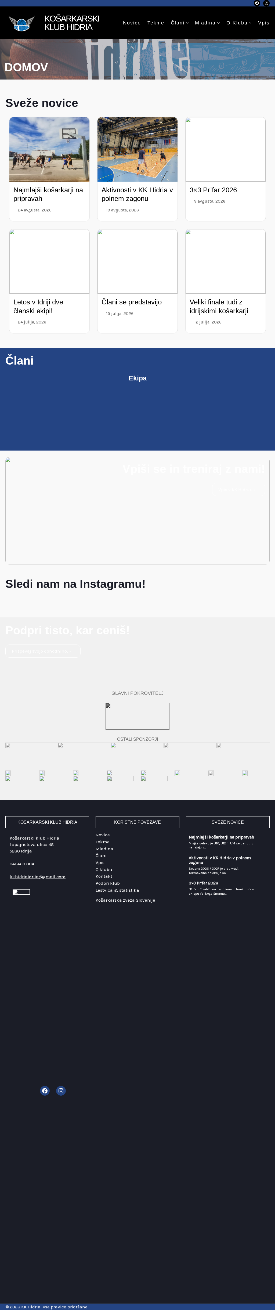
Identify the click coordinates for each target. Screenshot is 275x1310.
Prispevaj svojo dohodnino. (40, 651)
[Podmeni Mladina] (218, 22)
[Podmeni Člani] (187, 22)
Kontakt (104, 876)
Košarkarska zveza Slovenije (125, 900)
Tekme (103, 841)
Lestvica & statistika (117, 890)
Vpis (100, 862)
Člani (177, 23)
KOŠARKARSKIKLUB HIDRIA (71, 23)
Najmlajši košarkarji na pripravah (221, 837)
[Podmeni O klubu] (250, 22)
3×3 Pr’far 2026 (213, 190)
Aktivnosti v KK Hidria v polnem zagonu (220, 860)
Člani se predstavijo (132, 302)
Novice (103, 834)
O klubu (237, 23)
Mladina (205, 23)
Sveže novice (41, 102)
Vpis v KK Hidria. (235, 489)
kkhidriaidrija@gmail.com (38, 876)
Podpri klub (108, 883)
